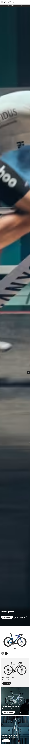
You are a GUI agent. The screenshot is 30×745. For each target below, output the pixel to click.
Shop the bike (7, 683)
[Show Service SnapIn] (28, 372)
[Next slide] (6, 653)
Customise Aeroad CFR (9, 712)
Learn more (19, 712)
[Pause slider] (27, 620)
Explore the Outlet (6, 620)
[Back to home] (9, 2)
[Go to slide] (15, 624)
